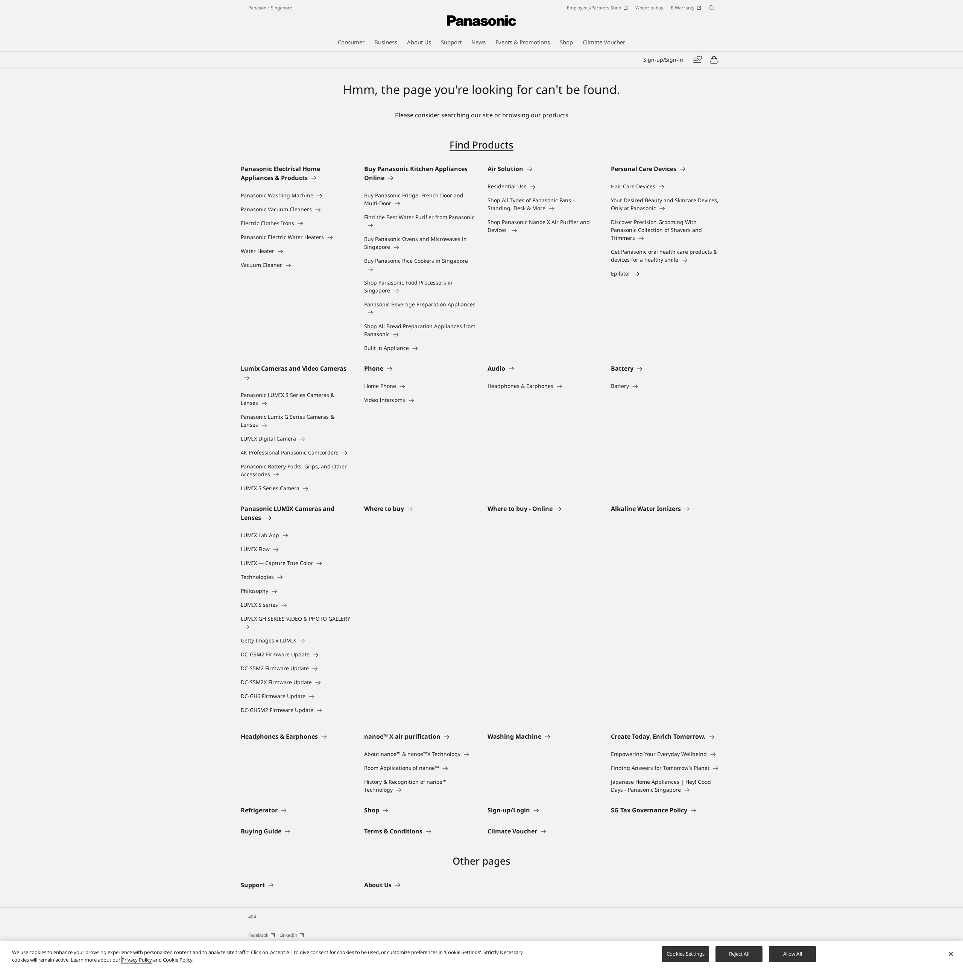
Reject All (739, 953)
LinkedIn (288, 935)
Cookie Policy (177, 959)
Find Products (481, 144)
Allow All (792, 953)
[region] (481, 954)
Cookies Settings (686, 953)
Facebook (258, 935)
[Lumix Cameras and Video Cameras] (296, 377)
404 (252, 916)
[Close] (951, 953)
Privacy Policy (137, 959)
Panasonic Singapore (270, 8)
